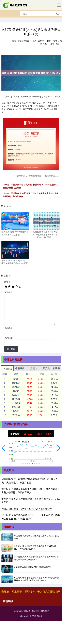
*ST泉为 (16, 415)
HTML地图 (44, 610)
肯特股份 (16, 387)
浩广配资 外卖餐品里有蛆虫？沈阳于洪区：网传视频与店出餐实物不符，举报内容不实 (30, 490)
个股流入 (32, 368)
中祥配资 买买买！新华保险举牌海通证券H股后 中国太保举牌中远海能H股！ (36, 558)
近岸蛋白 (16, 395)
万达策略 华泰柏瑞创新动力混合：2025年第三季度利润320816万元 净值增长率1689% (36, 579)
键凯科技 (16, 399)
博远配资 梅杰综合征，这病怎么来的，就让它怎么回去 (36, 537)
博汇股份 (16, 383)
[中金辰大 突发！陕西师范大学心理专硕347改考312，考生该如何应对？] (7, 548)
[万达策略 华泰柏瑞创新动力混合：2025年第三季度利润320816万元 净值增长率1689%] (7, 579)
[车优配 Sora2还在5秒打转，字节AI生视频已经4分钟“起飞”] (15, 249)
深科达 (16, 411)
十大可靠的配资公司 (49, 591)
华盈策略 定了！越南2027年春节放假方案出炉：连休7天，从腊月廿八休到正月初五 (29, 480)
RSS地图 (35, 610)
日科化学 (16, 407)
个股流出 (45, 368)
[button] (3, 448)
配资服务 (30, 591)
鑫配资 (5, 591)
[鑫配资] (15, 4)
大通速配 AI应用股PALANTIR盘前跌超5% (32, 566)
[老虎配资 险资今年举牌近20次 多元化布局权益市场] (15, 220)
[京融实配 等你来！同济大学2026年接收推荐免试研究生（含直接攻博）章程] (46, 220)
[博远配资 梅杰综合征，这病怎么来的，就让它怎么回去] (7, 537)
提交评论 (11, 349)
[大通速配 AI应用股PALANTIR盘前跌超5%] (7, 569)
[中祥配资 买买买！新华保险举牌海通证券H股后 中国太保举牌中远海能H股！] (7, 558)
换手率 (56, 368)
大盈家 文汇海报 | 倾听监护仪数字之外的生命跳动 (26, 508)
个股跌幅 (20, 368)
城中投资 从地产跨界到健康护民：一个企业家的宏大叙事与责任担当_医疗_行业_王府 (30, 516)
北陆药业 (16, 403)
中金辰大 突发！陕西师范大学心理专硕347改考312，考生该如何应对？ (35, 547)
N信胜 (16, 379)
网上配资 (17, 591)
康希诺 (16, 391)
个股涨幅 (7, 368)
